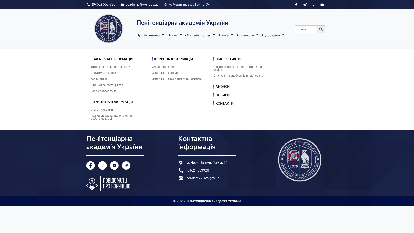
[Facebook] (90, 165)
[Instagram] (102, 165)
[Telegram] (126, 165)
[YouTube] (114, 165)
